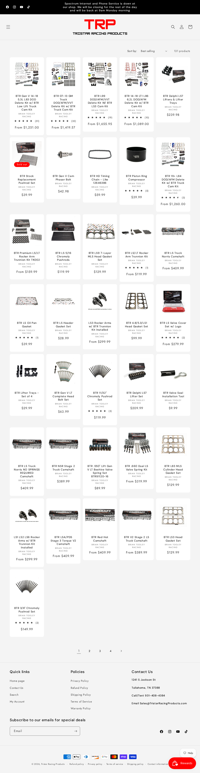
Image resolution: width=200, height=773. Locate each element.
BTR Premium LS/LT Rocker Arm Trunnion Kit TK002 (27, 256)
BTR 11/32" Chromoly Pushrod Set (99, 396)
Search (14, 695)
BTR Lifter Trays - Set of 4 (27, 394)
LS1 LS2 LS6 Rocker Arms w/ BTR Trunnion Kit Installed (27, 542)
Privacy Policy (79, 681)
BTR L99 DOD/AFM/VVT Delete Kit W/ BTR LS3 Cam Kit (100, 101)
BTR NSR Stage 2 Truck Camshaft (63, 468)
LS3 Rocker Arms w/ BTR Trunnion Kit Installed (100, 326)
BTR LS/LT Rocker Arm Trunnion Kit (136, 254)
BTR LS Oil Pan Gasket (27, 324)
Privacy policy (95, 764)
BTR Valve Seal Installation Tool (173, 394)
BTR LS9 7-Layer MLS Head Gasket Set (100, 256)
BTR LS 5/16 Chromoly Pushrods (63, 256)
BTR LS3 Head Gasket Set (173, 539)
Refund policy (77, 764)
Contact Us (16, 688)
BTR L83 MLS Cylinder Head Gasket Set (173, 470)
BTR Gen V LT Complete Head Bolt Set (63, 396)
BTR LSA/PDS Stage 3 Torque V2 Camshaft (63, 541)
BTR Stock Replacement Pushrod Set (27, 180)
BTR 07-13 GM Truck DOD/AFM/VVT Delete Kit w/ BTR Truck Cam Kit (63, 102)
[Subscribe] (75, 731)
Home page (17, 681)
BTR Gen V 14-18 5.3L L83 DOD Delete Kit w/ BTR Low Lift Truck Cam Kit (27, 102)
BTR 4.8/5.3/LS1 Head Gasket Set (136, 324)
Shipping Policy (81, 695)
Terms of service (114, 764)
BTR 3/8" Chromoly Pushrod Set (27, 609)
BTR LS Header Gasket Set (63, 324)
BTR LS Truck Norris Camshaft (173, 254)
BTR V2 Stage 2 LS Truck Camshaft (136, 539)
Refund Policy (79, 688)
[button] (8, 27)
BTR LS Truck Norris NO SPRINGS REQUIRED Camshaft (27, 471)
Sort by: (132, 51)
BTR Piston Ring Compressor (136, 178)
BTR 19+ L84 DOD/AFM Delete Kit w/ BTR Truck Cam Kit (173, 181)
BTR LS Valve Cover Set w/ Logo (173, 324)
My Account (17, 701)
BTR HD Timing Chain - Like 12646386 (100, 180)
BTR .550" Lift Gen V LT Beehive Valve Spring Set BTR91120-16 (99, 471)
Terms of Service (81, 701)
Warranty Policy (81, 708)
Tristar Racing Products (53, 764)
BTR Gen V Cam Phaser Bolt (63, 178)
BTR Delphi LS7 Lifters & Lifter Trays (173, 99)
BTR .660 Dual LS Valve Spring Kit (136, 468)
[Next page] (121, 651)
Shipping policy (135, 764)
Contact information (158, 764)
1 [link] (79, 651)
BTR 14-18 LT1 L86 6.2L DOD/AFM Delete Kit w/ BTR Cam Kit (137, 101)
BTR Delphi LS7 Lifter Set (137, 394)
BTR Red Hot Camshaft (100, 539)
